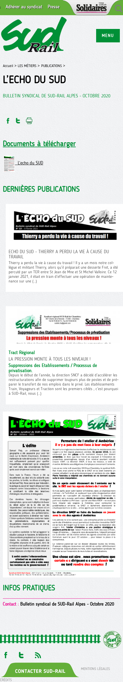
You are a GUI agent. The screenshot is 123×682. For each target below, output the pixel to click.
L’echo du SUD (29, 163)
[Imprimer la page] (29, 119)
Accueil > (10, 66)
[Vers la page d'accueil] (34, 35)
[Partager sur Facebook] (7, 119)
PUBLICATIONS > (53, 66)
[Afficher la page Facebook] (5, 653)
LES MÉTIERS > (29, 66)
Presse (53, 6)
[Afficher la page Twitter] (21, 653)
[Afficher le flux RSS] (37, 653)
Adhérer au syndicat (24, 6)
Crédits (6, 680)
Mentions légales (95, 668)
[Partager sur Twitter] (18, 119)
